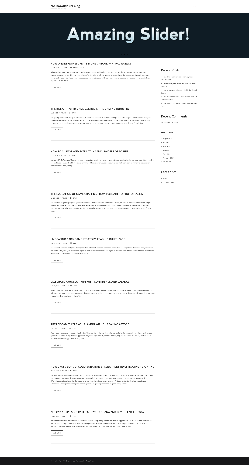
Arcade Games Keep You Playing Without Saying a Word (90, 324)
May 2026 (166, 150)
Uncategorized (79, 68)
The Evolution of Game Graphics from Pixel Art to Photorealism (97, 194)
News (73, 113)
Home (194, 6)
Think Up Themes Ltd (67, 461)
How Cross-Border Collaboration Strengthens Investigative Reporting (103, 366)
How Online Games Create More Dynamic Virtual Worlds (91, 63)
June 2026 (166, 146)
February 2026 (168, 158)
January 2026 (167, 162)
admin (65, 68)
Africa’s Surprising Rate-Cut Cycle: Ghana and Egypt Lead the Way (97, 412)
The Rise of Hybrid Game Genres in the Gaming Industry (90, 108)
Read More (57, 87)
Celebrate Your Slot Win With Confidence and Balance (90, 281)
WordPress (90, 461)
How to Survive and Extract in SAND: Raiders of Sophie (89, 151)
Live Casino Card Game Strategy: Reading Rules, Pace (88, 239)
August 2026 (167, 139)
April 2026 (166, 154)
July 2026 (166, 142)
